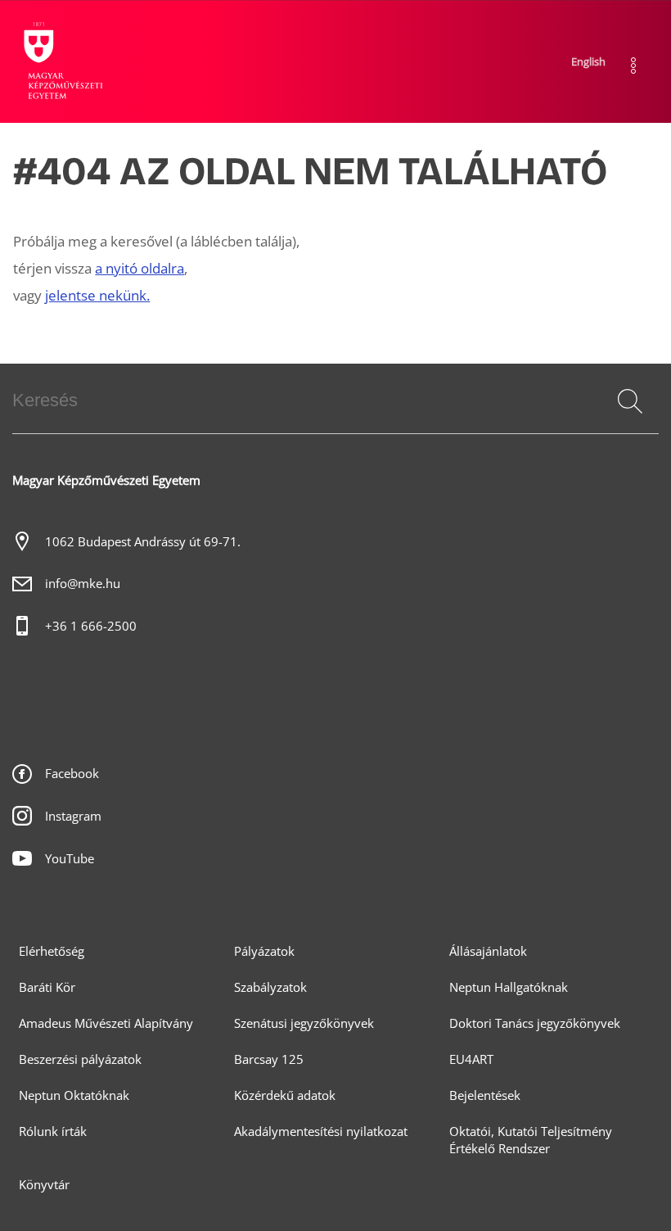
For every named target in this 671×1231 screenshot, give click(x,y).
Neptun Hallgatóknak (508, 987)
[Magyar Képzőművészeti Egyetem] (61, 61)
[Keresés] (630, 401)
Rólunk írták (53, 1131)
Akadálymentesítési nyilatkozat (321, 1131)
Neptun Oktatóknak (74, 1095)
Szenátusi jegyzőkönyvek (304, 1023)
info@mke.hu (82, 583)
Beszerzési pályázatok (80, 1059)
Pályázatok (264, 951)
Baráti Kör (47, 987)
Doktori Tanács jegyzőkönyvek (534, 1023)
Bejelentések (484, 1095)
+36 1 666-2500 (91, 626)
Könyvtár (44, 1184)
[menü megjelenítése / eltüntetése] (633, 65)
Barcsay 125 (269, 1059)
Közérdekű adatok (285, 1095)
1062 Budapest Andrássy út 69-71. (143, 541)
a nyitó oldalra (139, 268)
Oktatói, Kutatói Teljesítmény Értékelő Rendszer (530, 1140)
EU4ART (471, 1059)
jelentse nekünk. (97, 295)
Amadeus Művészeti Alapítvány (106, 1023)
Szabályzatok (270, 987)
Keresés (628, 421)
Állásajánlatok (488, 951)
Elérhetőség (51, 951)
